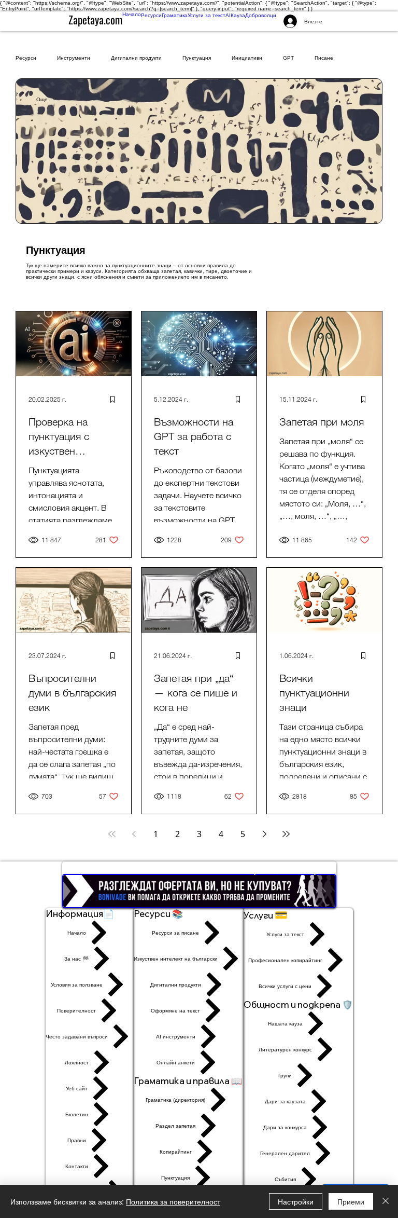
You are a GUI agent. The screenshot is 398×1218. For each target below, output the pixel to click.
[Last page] (286, 834)
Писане (324, 58)
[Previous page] (133, 834)
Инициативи (247, 58)
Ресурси (26, 58)
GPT (288, 58)
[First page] (112, 834)
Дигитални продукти (136, 58)
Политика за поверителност (173, 1201)
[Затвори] (385, 1201)
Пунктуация (196, 58)
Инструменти (73, 58)
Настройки (296, 1201)
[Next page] (264, 834)
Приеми (350, 1201)
